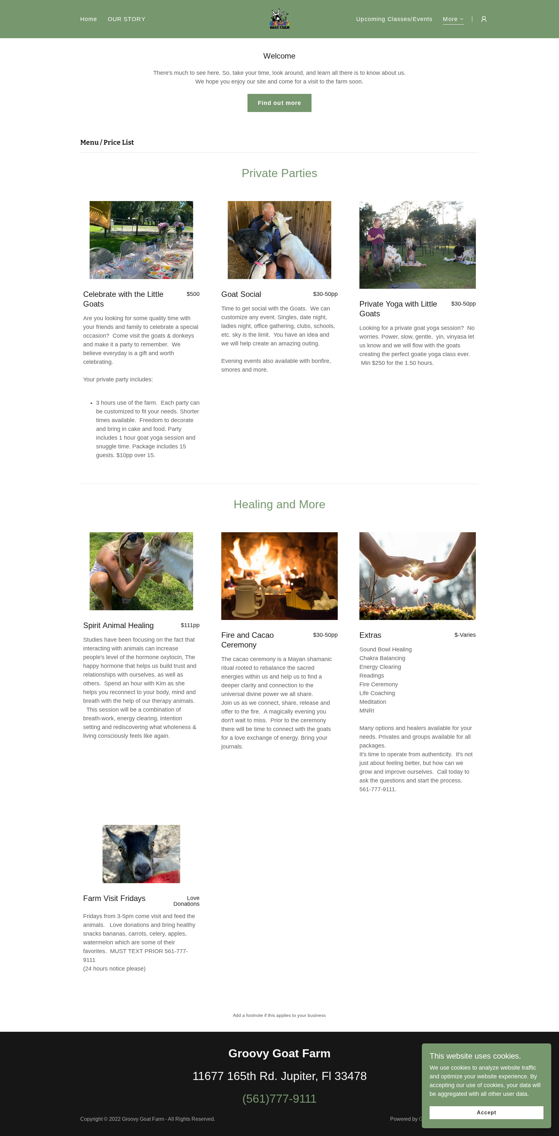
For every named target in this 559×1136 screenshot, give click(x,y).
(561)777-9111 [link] (279, 1098)
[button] (453, 20)
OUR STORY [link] (127, 19)
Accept (486, 1112)
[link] (280, 19)
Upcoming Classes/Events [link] (394, 19)
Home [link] (88, 19)
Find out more (279, 103)
